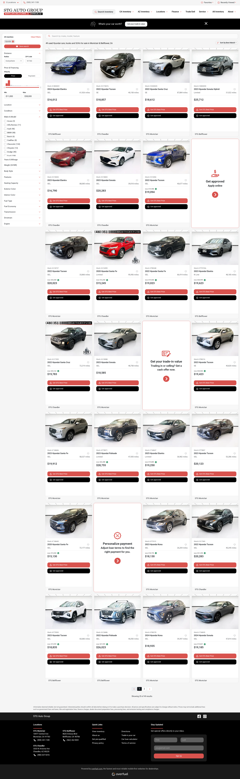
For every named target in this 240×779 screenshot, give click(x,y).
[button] (12, 2)
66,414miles (182, 275)
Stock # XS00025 (151, 86)
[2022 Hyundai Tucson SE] (117, 65)
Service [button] (202, 11)
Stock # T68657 (150, 450)
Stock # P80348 (150, 268)
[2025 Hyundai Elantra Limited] (166, 429)
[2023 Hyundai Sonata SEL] (117, 156)
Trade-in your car (128, 735)
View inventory (98, 731)
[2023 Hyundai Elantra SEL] (68, 156)
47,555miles (133, 457)
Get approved (58, 116)
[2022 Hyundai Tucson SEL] (166, 156)
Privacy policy (98, 743)
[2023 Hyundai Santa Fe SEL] (68, 429)
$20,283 (101, 190)
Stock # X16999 (102, 268)
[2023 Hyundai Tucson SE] (215, 338)
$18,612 (150, 99)
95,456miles (133, 275)
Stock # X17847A (102, 86)
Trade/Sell (190, 11)
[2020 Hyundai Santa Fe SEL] (68, 520)
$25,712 (199, 99)
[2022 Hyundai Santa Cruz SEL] (68, 338)
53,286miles (231, 457)
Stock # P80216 (199, 359)
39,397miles (182, 639)
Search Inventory (105, 12)
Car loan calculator (129, 739)
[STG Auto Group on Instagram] (204, 716)
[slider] (4, 87)
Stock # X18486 (102, 632)
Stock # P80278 (150, 632)
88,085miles (85, 184)
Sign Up (179, 756)
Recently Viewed (227, 2)
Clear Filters (36, 37)
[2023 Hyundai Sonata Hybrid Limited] (215, 65)
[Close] (206, 23)
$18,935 (150, 645)
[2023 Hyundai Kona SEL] (166, 520)
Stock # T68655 (199, 632)
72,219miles (85, 366)
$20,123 (199, 463)
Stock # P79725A (200, 268)
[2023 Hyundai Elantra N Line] (215, 247)
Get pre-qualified (99, 739)
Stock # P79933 (53, 632)
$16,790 (52, 190)
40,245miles (231, 548)
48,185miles (231, 275)
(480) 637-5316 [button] (43, 755)
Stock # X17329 (53, 359)
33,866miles (85, 275)
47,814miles (231, 639)
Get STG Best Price (60, 110)
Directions (126, 731)
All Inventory (218, 11)
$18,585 (101, 372)
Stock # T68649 (53, 541)
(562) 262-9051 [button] (73, 740)
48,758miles (133, 366)
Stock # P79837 (199, 450)
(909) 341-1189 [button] (32, 2)
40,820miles (231, 366)
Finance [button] (175, 11)
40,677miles (182, 184)
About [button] (230, 11)
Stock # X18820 (102, 177)
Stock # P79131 (150, 541)
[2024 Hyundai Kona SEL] (166, 611)
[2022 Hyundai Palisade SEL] (117, 611)
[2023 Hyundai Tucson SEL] (215, 429)
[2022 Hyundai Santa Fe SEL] (166, 247)
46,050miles (133, 639)
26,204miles (182, 548)
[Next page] (149, 689)
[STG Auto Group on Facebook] (198, 716)
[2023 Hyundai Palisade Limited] (117, 429)
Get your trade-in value (136, 24)
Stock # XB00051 (53, 86)
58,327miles (85, 457)
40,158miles (133, 92)
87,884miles (182, 92)
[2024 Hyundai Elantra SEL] (68, 65)
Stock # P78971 (102, 450)
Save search (24, 46)
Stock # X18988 (102, 359)
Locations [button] (160, 11)
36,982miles (182, 457)
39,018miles (133, 184)
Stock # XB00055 (200, 86)
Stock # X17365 (199, 541)
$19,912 (52, 463)
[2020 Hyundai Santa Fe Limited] (117, 247)
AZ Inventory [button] (144, 11)
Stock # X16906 (150, 177)
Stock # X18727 (53, 268)
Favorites (208, 2)
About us (96, 735)
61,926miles (85, 92)
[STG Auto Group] (23, 12)
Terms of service (129, 743)
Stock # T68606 (53, 450)
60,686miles (85, 639)
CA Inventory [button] (125, 11)
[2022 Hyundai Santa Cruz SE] (166, 65)
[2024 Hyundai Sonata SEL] (215, 611)
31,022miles (231, 92)
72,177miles (85, 548)
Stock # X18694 (53, 177)
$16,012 (52, 99)
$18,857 (101, 99)
